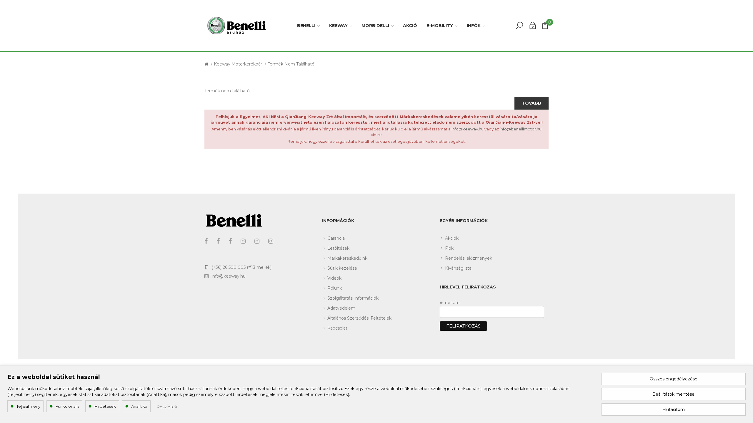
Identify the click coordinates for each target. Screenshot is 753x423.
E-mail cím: (450, 302)
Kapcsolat (337, 328)
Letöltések (338, 248)
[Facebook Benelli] (218, 241)
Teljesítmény (28, 406)
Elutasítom (673, 409)
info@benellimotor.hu (521, 129)
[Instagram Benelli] (256, 241)
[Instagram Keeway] (243, 241)
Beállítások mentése (673, 394)
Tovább (531, 103)
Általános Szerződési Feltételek (359, 318)
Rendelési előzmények (468, 258)
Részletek (166, 406)
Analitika (139, 406)
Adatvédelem (341, 308)
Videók (334, 278)
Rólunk (334, 288)
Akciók (452, 238)
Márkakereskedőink (347, 258)
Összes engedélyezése (673, 379)
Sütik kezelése (342, 268)
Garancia (336, 238)
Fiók (449, 248)
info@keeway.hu (468, 129)
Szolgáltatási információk (353, 298)
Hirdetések (105, 406)
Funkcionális (67, 406)
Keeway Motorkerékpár (238, 64)
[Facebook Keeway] (206, 241)
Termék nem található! (291, 64)
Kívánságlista (458, 268)
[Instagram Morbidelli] (270, 241)
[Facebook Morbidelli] (230, 241)
